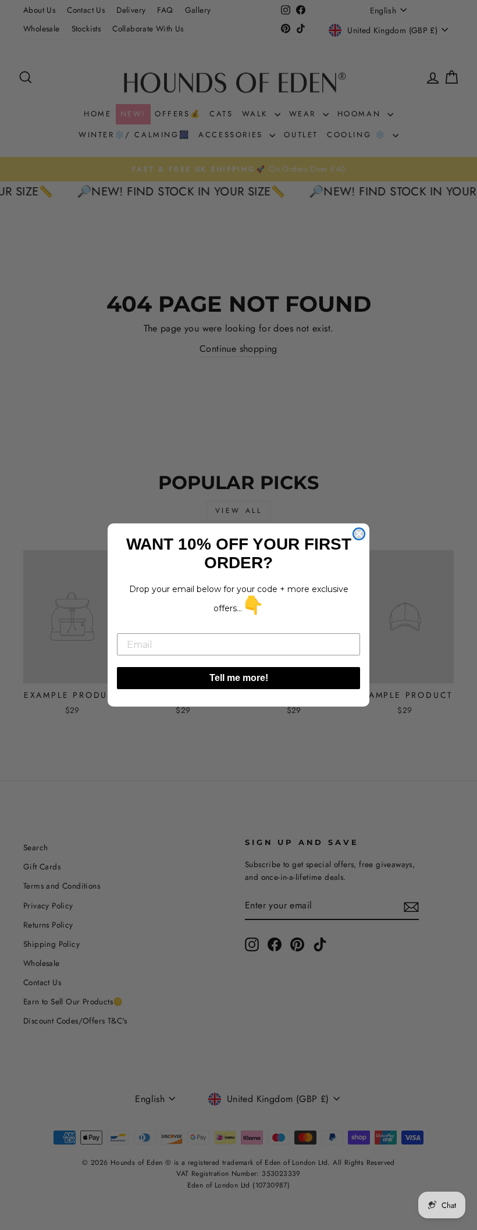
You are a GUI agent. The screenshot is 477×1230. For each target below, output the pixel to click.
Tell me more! (238, 678)
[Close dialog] (359, 534)
